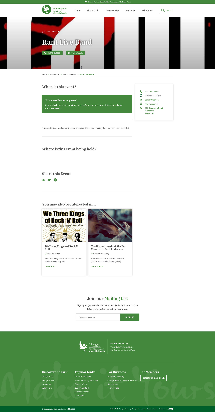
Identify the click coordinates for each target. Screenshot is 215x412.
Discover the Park (55, 372)
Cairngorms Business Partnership (122, 380)
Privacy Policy (130, 409)
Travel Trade (113, 388)
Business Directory (116, 376)
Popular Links (85, 372)
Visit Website (77, 53)
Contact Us (79, 395)
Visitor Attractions (83, 376)
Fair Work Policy (116, 409)
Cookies (141, 409)
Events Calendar (69, 74)
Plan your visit (112, 10)
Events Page (71, 105)
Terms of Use (152, 409)
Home (77, 10)
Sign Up (130, 317)
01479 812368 (54, 53)
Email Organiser (152, 100)
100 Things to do (82, 388)
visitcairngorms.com (119, 343)
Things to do (93, 10)
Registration (113, 384)
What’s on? (147, 10)
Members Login (152, 378)
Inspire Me (130, 10)
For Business (117, 372)
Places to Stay (81, 384)
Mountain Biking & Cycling (86, 380)
